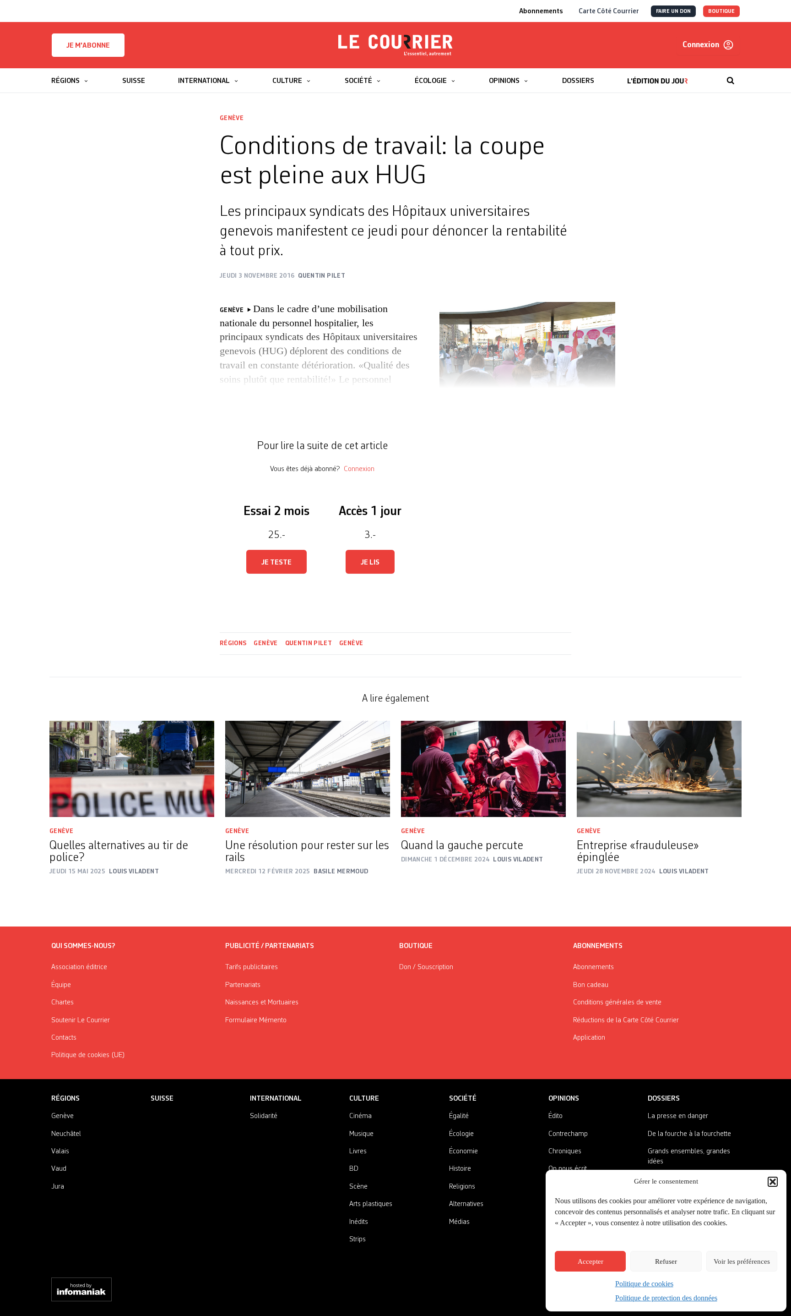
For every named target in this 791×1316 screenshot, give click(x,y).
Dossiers (664, 1098)
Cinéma (360, 1116)
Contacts (63, 1038)
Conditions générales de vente (617, 1002)
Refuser (666, 1261)
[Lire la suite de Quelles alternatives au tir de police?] (131, 769)
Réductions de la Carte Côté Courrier (626, 1020)
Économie (463, 1151)
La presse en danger (678, 1116)
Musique (361, 1134)
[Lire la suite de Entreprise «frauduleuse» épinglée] (659, 769)
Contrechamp (568, 1134)
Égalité (459, 1116)
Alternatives (466, 1204)
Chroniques (564, 1151)
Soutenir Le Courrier (80, 1020)
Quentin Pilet (308, 643)
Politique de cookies (644, 1284)
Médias (459, 1222)
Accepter (590, 1261)
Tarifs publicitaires (251, 967)
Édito (555, 1116)
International (276, 1098)
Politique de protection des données (666, 1298)
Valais (60, 1151)
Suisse (162, 1098)
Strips (357, 1239)
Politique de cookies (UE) (88, 1055)
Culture (364, 1098)
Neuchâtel (66, 1134)
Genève (232, 118)
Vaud (58, 1169)
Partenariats (242, 985)
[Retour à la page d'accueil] (395, 45)
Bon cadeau (590, 985)
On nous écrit (567, 1169)
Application (589, 1038)
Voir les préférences (742, 1261)
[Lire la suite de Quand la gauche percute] (483, 769)
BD (353, 1169)
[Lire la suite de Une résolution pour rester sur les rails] (307, 769)
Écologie (461, 1134)
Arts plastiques (370, 1204)
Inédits (358, 1222)
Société (463, 1098)
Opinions (563, 1098)
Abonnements (593, 967)
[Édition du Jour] (658, 76)
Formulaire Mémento (256, 1020)
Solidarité (263, 1116)
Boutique (416, 946)
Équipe (61, 985)
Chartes (62, 1002)
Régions (233, 643)
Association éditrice (79, 967)
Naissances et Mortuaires (261, 1002)
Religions (462, 1186)
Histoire (460, 1169)
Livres (358, 1151)
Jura (57, 1186)
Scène (358, 1186)
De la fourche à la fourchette (689, 1134)
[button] (772, 1181)
